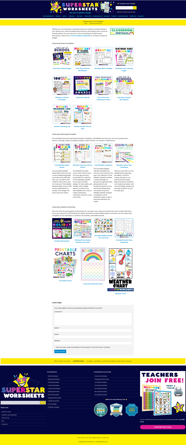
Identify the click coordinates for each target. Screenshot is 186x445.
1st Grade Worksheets (101, 382)
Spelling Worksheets (54, 391)
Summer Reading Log (62, 126)
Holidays (141, 16)
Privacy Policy (80, 437)
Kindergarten (97, 16)
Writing (79, 16)
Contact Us (5, 424)
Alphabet (107, 16)
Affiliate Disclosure (96, 437)
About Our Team (6, 412)
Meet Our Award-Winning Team (116, 399)
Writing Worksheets (53, 382)
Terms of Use (5, 418)
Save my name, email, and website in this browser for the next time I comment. (83, 347)
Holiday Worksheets (62, 241)
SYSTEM (124, 12)
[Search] (135, 7)
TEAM (118, 12)
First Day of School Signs (62, 68)
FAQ (3, 421)
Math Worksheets (53, 376)
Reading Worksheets (54, 379)
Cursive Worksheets (53, 385)
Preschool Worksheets (101, 376)
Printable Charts (65, 281)
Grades (58, 16)
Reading (71, 16)
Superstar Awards (82, 97)
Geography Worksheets (54, 398)
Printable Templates (53, 407)
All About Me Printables (103, 68)
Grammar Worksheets (54, 388)
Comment (58, 312)
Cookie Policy (105, 437)
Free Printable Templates (80, 36)
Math (64, 16)
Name (57, 328)
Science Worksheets (53, 394)
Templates (133, 16)
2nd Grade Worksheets (101, 385)
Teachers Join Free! (126, 3)
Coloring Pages (123, 16)
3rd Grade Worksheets (101, 388)
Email (56, 334)
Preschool (88, 16)
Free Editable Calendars (103, 165)
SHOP (133, 12)
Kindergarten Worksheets (102, 379)
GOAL (129, 12)
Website (57, 341)
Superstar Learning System (9, 415)
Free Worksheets (48, 16)
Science (113, 16)
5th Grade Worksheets (101, 394)
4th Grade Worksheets (101, 391)
